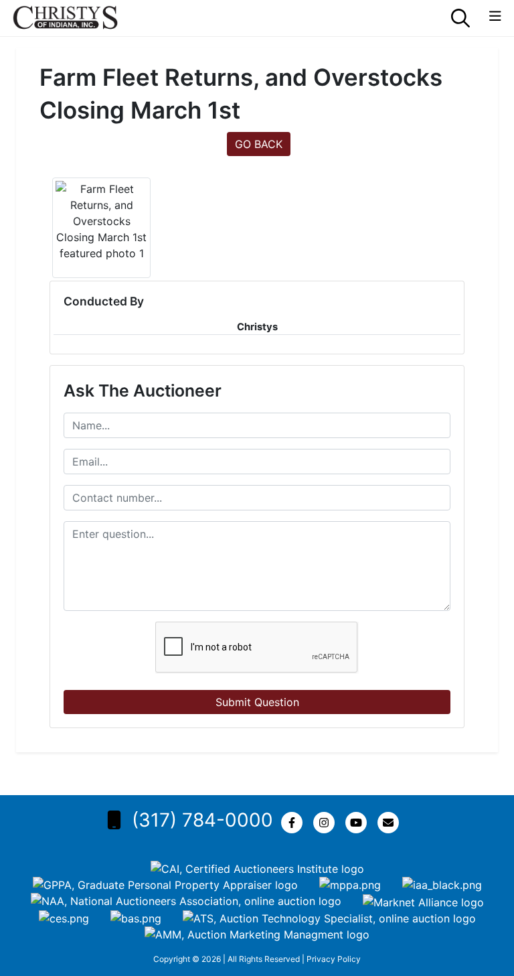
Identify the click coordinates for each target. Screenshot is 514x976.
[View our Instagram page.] (327, 822)
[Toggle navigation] (495, 16)
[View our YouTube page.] (359, 822)
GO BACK (258, 144)
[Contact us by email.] (391, 822)
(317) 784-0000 (202, 820)
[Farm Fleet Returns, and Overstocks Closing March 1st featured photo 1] (101, 221)
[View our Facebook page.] (294, 822)
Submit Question (257, 702)
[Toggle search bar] (460, 18)
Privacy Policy (334, 959)
